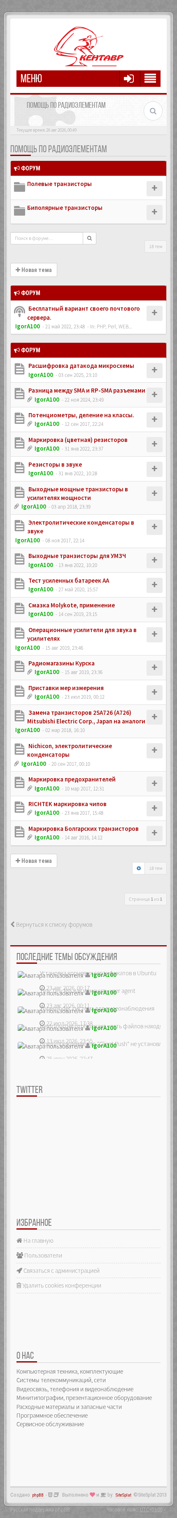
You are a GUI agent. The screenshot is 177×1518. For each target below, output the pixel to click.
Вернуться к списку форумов (53, 924)
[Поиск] (89, 238)
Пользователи (42, 1255)
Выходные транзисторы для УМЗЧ (76, 556)
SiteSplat (123, 1495)
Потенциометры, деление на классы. (80, 415)
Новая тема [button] (36, 270)
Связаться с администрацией (61, 1270)
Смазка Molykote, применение (71, 605)
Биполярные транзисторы (64, 208)
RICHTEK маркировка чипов (67, 804)
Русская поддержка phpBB (40, 1509)
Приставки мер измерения (65, 688)
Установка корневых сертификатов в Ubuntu (98, 973)
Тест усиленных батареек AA (68, 580)
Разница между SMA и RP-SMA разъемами (86, 390)
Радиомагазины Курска (61, 663)
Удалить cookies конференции (61, 1285)
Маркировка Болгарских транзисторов (83, 828)
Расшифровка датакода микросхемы (80, 366)
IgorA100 (27, 326)
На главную (38, 1240)
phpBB (38, 1495)
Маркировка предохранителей (71, 779)
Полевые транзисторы (59, 184)
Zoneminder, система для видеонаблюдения (97, 1008)
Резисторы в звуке (54, 464)
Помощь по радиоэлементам (58, 150)
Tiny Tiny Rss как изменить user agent (87, 991)
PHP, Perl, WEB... (114, 326)
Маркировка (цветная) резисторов (77, 440)
